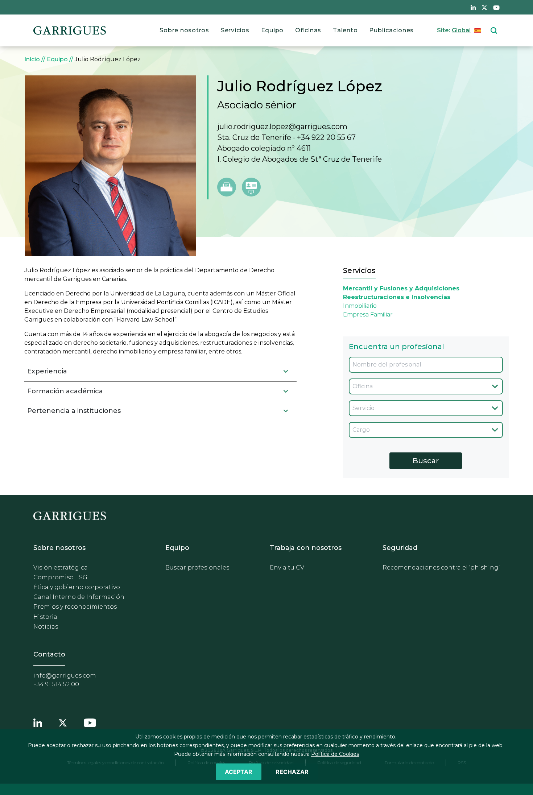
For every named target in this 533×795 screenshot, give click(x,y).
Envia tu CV (287, 567)
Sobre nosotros (184, 30)
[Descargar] (251, 187)
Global (461, 30)
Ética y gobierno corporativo (76, 587)
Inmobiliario (360, 305)
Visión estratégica (60, 567)
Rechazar (292, 771)
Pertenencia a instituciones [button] (74, 411)
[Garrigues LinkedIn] (37, 722)
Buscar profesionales (197, 567)
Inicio (32, 59)
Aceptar (238, 771)
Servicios (235, 30)
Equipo (272, 30)
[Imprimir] (226, 187)
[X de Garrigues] (484, 7)
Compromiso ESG (60, 577)
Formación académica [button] (65, 391)
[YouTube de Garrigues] (496, 7)
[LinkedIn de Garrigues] (473, 7)
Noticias (45, 626)
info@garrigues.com (64, 675)
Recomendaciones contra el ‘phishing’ (441, 567)
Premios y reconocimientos (75, 606)
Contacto (49, 654)
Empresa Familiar (368, 314)
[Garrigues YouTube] (90, 722)
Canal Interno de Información (78, 596)
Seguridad (400, 548)
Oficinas (308, 30)
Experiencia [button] (47, 371)
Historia (45, 616)
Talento (345, 30)
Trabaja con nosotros (306, 548)
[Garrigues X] (62, 722)
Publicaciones (391, 30)
